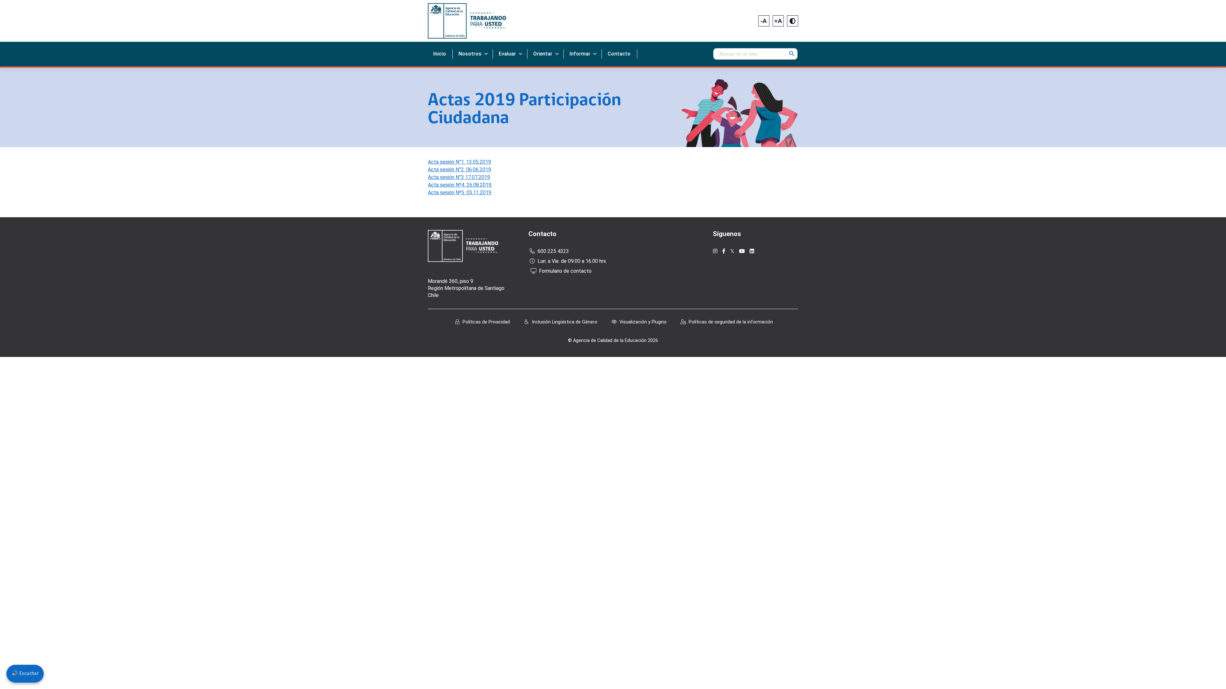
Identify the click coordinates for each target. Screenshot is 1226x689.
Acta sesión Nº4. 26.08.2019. (460, 185)
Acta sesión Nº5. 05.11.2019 (459, 192)
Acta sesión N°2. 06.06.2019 (459, 170)
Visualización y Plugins (643, 322)
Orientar (542, 54)
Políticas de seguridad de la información (731, 322)
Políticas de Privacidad (486, 322)
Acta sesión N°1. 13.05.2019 (459, 162)
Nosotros (469, 54)
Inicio (439, 54)
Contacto (619, 54)
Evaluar (507, 54)
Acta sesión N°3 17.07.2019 (459, 177)
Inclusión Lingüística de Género (564, 322)
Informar (580, 54)
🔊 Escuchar (25, 673)
